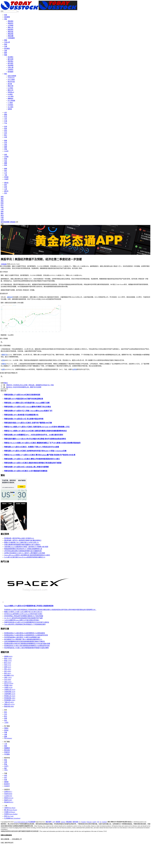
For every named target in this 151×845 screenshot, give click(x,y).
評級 (5, 149)
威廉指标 (10, 98)
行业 (5, 123)
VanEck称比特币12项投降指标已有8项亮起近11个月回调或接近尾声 (25, 624)
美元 (7, 673)
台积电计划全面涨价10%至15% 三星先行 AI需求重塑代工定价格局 (24, 553)
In (100, 822)
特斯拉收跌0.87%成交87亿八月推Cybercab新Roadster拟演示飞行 (28, 411)
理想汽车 (4, 354)
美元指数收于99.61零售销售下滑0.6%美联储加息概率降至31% (23, 639)
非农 (7, 665)
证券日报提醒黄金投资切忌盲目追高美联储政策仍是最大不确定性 (24, 641)
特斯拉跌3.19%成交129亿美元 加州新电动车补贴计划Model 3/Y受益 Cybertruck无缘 (35, 451)
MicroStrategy (8, 738)
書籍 (5, 163)
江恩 (5, 189)
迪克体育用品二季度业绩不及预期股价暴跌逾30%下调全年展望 (23, 616)
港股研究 (10, 23)
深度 (5, 50)
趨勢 (5, 52)
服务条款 (75, 822)
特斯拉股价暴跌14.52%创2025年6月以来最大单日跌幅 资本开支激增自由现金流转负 (35, 439)
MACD (8, 683)
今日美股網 (31, 822)
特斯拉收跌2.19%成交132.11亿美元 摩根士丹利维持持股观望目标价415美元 (32, 459)
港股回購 (10, 36)
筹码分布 (10, 90)
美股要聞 (7, 17)
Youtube (83, 822)
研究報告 (7, 48)
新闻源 (58, 822)
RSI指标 (10, 94)
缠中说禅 (10, 59)
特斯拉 (4, 364)
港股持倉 (10, 31)
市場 (5, 46)
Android (104, 822)
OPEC (6, 770)
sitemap (63, 822)
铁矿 (5, 768)
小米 (5, 744)
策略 (5, 40)
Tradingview (11, 77)
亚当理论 (10, 57)
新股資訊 (10, 29)
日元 (7, 679)
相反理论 (10, 61)
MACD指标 (11, 79)
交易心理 (10, 67)
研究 (2, 205)
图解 (5, 147)
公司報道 (10, 25)
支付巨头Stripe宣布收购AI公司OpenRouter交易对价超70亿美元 (23, 614)
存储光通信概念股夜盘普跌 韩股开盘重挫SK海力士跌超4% (22, 544)
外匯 (2, 217)
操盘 (5, 55)
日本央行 (7, 786)
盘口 (5, 135)
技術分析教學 (12, 76)
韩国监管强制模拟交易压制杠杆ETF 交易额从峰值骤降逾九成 (23, 549)
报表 (5, 128)
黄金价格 (9, 706)
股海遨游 (10, 71)
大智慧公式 (9, 689)
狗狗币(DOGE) (8, 798)
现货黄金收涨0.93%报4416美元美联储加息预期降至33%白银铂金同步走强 (26, 645)
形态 (5, 116)
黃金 (2, 213)
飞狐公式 (9, 702)
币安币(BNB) (8, 793)
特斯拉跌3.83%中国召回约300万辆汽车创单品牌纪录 (23, 399)
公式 (5, 173)
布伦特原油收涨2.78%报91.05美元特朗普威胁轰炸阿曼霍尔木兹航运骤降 (26, 648)
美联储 (8, 656)
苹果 (5, 732)
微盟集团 (7, 748)
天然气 (6, 766)
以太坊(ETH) (8, 796)
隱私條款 (69, 822)
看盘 (5, 140)
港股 (5, 19)
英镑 (7, 667)
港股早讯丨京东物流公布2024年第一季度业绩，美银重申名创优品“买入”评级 (30, 385)
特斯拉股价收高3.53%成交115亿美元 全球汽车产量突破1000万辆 (28, 423)
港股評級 (10, 34)
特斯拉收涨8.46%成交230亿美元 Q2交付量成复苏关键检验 (25, 471)
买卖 (5, 142)
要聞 (5, 168)
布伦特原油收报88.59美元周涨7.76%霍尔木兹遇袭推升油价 (22, 637)
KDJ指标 (10, 88)
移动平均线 (11, 81)
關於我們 (48, 822)
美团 (5, 746)
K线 (5, 112)
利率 (5, 779)
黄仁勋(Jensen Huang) (10, 810)
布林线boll (11, 92)
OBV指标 (11, 96)
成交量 (10, 84)
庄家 (5, 137)
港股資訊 (10, 21)
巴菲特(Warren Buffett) (10, 814)
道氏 (5, 185)
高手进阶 (10, 63)
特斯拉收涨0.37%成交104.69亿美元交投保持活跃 (22, 395)
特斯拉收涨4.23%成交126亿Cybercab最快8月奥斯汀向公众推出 (27, 407)
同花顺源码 (9, 700)
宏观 (5, 126)
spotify (94, 822)
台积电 (75, 369)
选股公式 (9, 704)
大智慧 (6, 179)
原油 (2, 215)
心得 (2, 209)
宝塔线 (10, 109)
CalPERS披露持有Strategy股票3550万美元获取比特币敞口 (21, 620)
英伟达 (6, 730)
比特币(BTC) (8, 791)
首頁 (5, 15)
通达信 (6, 182)
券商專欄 (6, 222)
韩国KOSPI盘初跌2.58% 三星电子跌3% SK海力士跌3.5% (21, 542)
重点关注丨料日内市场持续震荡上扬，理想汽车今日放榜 (23, 387)
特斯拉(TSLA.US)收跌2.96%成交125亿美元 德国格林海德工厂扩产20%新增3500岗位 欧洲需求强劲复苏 (42, 443)
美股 (2, 199)
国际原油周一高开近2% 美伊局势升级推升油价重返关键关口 (22, 540)
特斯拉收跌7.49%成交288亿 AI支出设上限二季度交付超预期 (26, 467)
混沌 (5, 193)
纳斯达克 (10, 297)
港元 (7, 669)
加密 (5, 154)
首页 (2, 222)
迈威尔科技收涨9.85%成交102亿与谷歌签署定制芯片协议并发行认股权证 (26, 622)
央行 (5, 777)
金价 (7, 671)
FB (98, 822)
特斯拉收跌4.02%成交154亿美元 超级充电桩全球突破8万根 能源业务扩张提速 (32, 463)
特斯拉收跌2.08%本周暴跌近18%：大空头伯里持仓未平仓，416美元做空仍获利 (33, 435)
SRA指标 (10, 107)
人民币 (6, 722)
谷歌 (3, 369)
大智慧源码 (9, 694)
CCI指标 (10, 102)
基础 (5, 114)
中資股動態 (11, 38)
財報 (5, 159)
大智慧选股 (9, 691)
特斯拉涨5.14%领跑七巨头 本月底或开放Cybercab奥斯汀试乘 (27, 403)
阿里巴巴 (7, 752)
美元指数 (9, 675)
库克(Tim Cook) (8, 816)
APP (53, 822)
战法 (5, 133)
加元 (5, 720)
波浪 (5, 187)
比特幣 (6, 156)
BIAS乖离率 (11, 100)
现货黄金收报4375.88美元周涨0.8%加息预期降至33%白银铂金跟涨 (24, 633)
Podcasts (89, 822)
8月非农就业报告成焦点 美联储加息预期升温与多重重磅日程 (23, 551)
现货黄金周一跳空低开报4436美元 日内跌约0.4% (19, 538)
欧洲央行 (7, 784)
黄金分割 (10, 86)
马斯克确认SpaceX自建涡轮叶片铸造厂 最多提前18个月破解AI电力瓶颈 (26, 546)
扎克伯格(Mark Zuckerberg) (12, 818)
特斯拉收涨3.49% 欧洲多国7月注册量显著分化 (21, 415)
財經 (5, 44)
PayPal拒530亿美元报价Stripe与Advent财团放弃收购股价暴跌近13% (24, 557)
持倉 (5, 161)
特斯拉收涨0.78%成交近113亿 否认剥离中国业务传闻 (23, 419)
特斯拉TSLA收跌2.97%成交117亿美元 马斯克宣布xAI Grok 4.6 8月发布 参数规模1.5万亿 (37, 427)
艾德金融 (12, 222)
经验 (5, 131)
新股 (5, 165)
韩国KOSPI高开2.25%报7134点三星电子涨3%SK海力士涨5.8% (23, 611)
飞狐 (5, 175)
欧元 (7, 663)
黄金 (8, 658)
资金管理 (10, 65)
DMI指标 (10, 105)
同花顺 (6, 177)
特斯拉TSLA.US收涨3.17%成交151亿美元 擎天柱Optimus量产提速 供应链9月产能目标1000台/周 (39, 455)
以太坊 (6, 151)
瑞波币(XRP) (8, 800)
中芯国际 (7, 754)
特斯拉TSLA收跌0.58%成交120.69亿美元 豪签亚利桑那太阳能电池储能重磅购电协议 (35, 431)
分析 (5, 119)
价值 (5, 121)
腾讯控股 (7, 750)
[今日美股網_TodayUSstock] (39, 9)
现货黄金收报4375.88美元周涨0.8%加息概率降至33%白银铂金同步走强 (26, 635)
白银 (5, 762)
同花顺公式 (9, 696)
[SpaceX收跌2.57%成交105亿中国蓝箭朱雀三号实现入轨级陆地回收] (38, 602)
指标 (5, 74)
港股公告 (10, 27)
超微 (5, 736)
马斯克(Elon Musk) (9, 808)
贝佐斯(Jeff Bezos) (9, 812)
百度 (3, 360)
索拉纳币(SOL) (8, 802)
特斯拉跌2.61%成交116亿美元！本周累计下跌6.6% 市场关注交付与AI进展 (31, 447)
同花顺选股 (9, 698)
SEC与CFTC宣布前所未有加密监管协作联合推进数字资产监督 (23, 618)
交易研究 (10, 69)
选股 (5, 145)
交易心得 (7, 42)
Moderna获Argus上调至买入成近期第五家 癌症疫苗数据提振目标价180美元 (27, 555)
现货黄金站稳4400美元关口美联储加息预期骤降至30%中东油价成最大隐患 (27, 643)
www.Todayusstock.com (21, 822)
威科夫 (6, 191)
